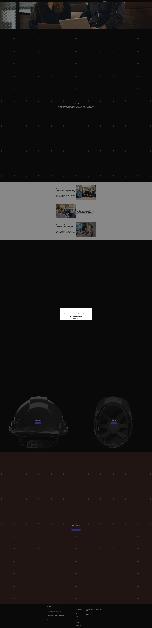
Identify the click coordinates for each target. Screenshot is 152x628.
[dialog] (76, 314)
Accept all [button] (72, 316)
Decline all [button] (79, 316)
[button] (76, 318)
